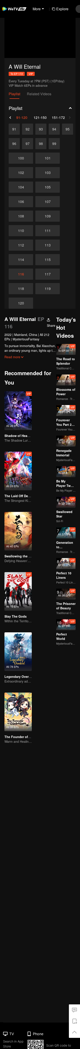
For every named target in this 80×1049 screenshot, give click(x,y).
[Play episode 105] (47, 187)
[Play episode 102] (21, 172)
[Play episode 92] (27, 129)
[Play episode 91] (14, 129)
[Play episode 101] (47, 158)
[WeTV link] (14, 8)
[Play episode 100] (21, 158)
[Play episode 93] (40, 129)
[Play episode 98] (40, 143)
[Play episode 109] (47, 216)
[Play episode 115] (47, 259)
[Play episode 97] (27, 143)
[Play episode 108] (21, 216)
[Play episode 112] (21, 245)
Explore (62, 8)
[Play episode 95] (67, 129)
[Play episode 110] (21, 230)
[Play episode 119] (47, 288)
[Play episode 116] (21, 274)
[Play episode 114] (21, 259)
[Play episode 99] (54, 143)
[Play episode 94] (54, 129)
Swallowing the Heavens (23, 556)
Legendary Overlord (19, 676)
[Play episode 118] (21, 288)
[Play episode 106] (21, 201)
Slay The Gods (15, 616)
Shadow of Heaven (18, 435)
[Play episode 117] (47, 274)
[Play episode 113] (47, 245)
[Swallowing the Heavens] (18, 531)
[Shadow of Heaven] (18, 410)
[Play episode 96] (14, 143)
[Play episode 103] (47, 172)
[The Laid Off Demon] (18, 471)
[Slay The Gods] (18, 591)
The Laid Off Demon (19, 496)
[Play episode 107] (47, 201)
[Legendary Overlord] (18, 651)
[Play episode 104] (21, 187)
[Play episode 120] (21, 303)
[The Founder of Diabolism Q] (18, 712)
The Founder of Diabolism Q (25, 737)
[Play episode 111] (47, 230)
